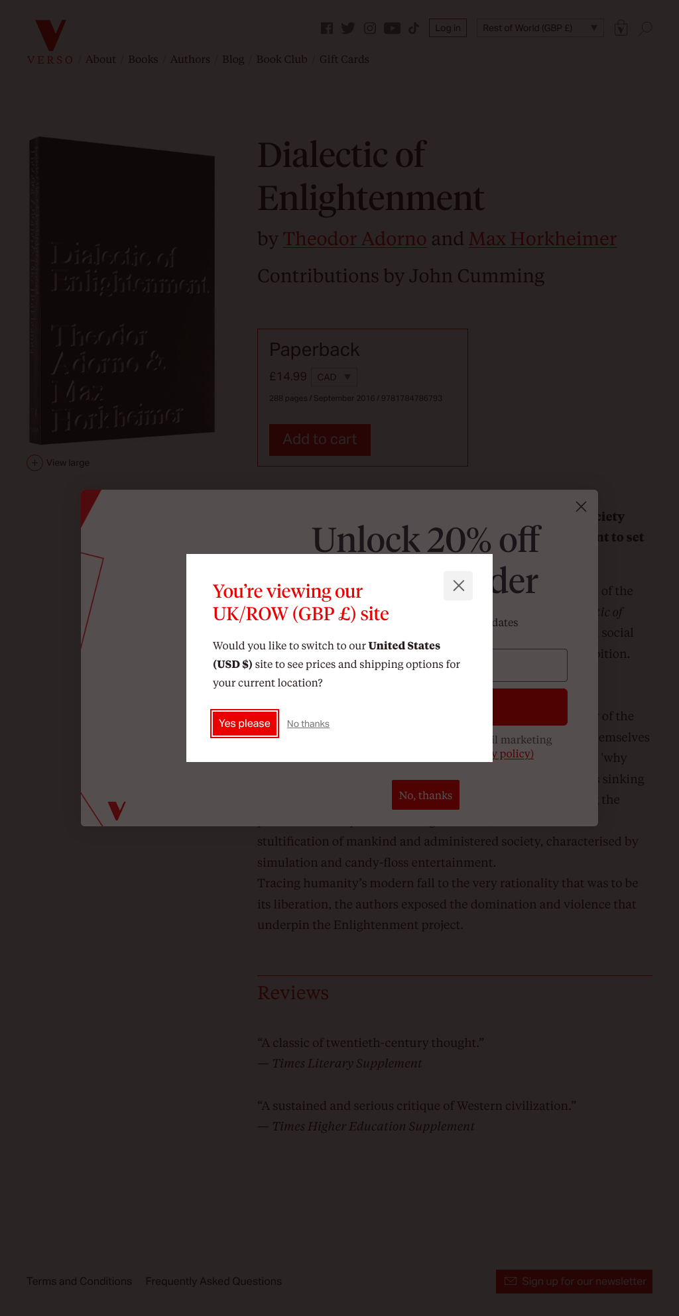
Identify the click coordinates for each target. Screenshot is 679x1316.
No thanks (308, 724)
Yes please (245, 723)
